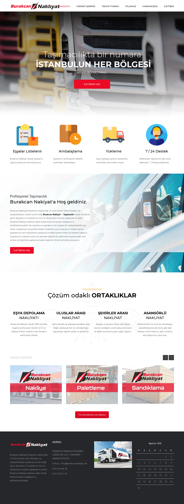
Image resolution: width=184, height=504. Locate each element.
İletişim (169, 6)
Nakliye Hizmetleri (26, 392)
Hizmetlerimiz (85, 6)
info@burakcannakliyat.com (74, 463)
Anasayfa (64, 6)
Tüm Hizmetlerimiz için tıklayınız (92, 414)
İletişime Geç (22, 250)
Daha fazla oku (23, 398)
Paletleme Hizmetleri (84, 392)
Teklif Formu (110, 6)
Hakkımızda (150, 6)
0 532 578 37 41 (59, 473)
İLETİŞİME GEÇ (92, 84)
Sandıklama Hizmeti (139, 391)
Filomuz (130, 6)
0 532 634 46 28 (59, 468)
